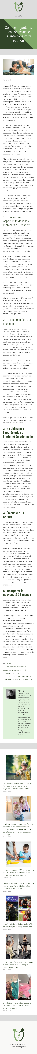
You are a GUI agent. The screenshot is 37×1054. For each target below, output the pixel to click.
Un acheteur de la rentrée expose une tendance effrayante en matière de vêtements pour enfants (17, 1005)
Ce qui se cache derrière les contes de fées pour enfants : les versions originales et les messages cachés (17, 786)
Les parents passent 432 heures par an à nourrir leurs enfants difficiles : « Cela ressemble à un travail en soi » (18, 872)
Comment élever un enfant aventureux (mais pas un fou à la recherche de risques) (15, 670)
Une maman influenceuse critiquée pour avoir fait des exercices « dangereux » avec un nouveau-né (18, 964)
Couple (8, 664)
